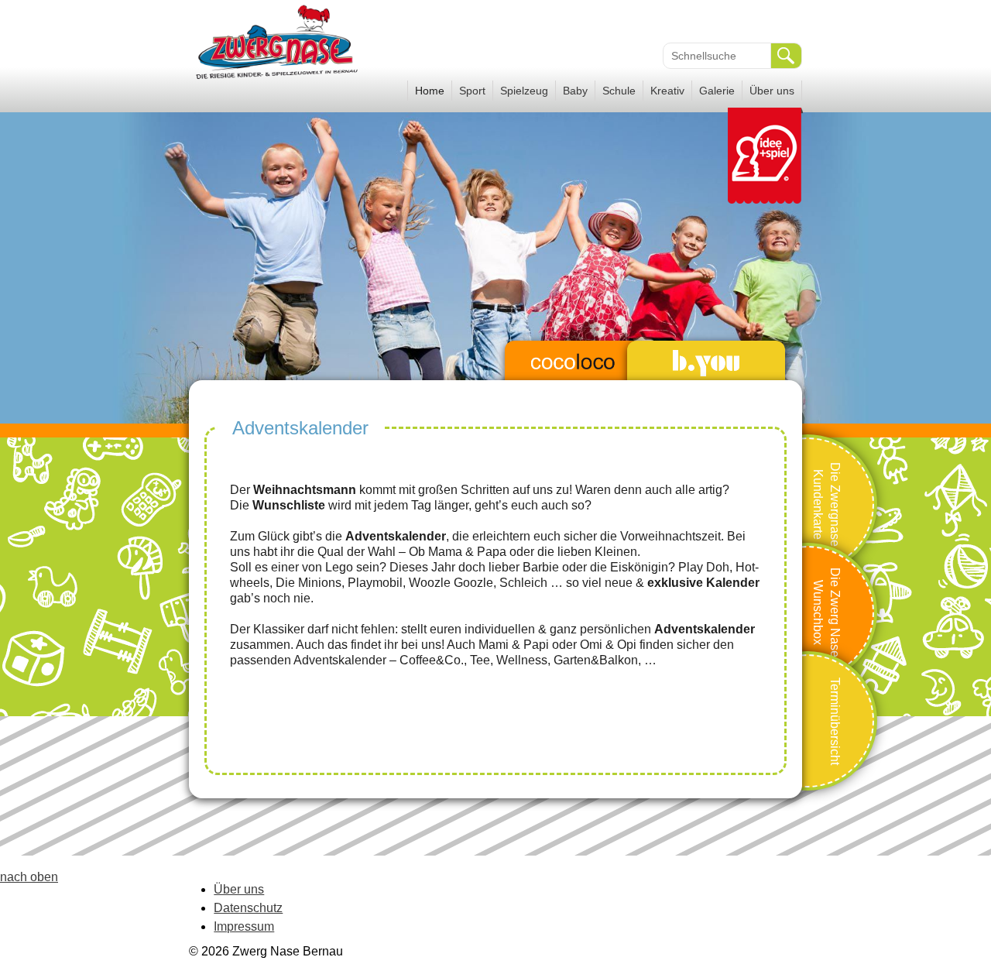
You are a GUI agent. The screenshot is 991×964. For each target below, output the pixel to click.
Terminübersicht (835, 720)
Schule (619, 90)
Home (429, 90)
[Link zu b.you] (706, 363)
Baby (575, 90)
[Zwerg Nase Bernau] (279, 77)
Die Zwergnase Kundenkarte (826, 503)
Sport (472, 90)
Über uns (771, 90)
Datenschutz (248, 907)
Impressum (244, 926)
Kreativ (667, 90)
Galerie (717, 90)
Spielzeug (524, 90)
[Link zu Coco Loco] (573, 363)
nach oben (29, 876)
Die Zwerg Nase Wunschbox (826, 612)
